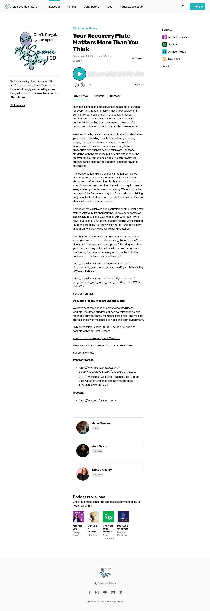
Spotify (172, 44)
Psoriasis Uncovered (123, 527)
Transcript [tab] (115, 96)
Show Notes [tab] (81, 95)
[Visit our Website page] (113, 592)
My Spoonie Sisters (24, 6)
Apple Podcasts (177, 37)
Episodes (54, 6)
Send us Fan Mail (83, 293)
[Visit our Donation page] (120, 592)
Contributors (91, 6)
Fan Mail (72, 6)
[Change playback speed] (89, 84)
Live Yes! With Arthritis (108, 528)
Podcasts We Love (131, 6)
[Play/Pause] (79, 73)
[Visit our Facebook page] (89, 592)
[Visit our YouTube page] (105, 592)
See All (166, 66)
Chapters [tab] (99, 96)
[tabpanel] (108, 261)
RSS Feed (174, 58)
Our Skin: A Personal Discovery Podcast (93, 531)
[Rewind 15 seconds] (76, 84)
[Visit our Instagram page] (97, 592)
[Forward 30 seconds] (82, 84)
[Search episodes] (183, 7)
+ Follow (197, 6)
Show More (17, 97)
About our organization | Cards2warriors (96, 338)
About (109, 6)
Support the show (83, 352)
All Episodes (17, 105)
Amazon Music (177, 51)
